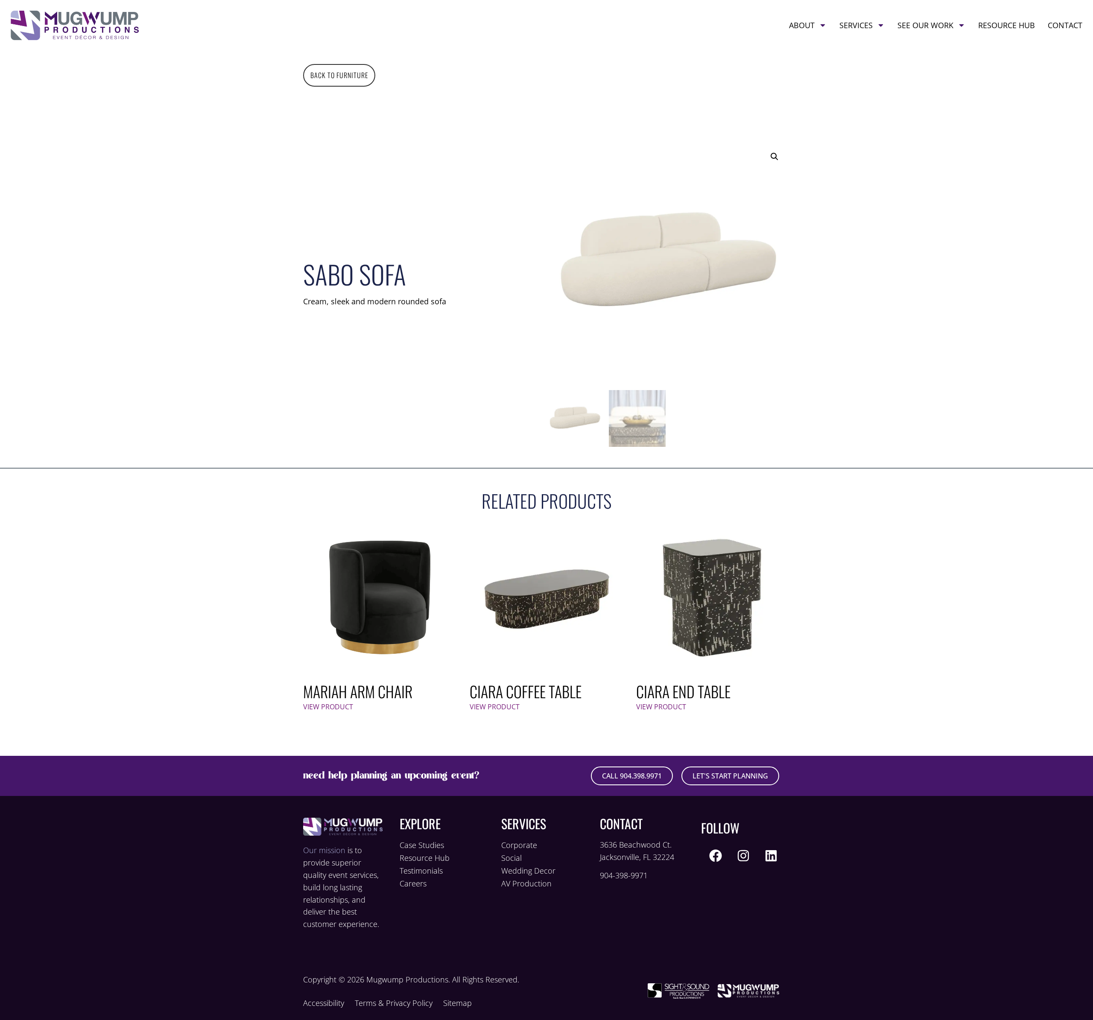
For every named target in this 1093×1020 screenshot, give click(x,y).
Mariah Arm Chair (357, 691)
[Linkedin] (771, 855)
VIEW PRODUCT (328, 706)
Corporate (519, 845)
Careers (413, 883)
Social (511, 858)
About (802, 25)
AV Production (526, 883)
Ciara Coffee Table (526, 691)
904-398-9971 (624, 875)
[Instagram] (743, 855)
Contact (1065, 25)
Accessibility (323, 1003)
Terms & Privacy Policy (394, 1003)
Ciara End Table (683, 691)
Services (856, 25)
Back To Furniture (339, 75)
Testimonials (421, 871)
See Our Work (925, 25)
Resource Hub (1006, 25)
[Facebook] (715, 855)
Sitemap (457, 1003)
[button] (774, 156)
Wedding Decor (528, 871)
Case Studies (422, 845)
